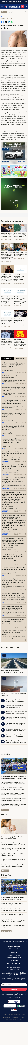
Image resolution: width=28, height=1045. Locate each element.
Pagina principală (12, 12)
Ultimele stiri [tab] (7, 358)
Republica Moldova (18, 941)
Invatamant (21, 12)
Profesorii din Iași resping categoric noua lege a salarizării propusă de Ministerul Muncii (12, 1)
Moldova (8, 941)
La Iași (3, 941)
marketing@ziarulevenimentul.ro (14, 957)
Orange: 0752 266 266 (14, 955)
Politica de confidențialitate (14, 967)
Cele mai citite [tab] (20, 358)
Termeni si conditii (14, 969)
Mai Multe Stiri (7, 931)
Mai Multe (5, 810)
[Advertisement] (14, 1033)
